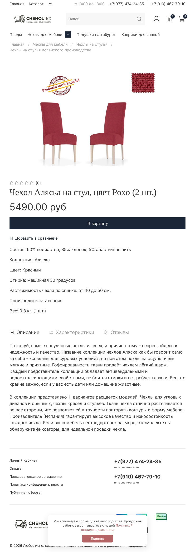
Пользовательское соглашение (36, 476)
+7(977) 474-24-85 (126, 3)
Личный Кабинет (23, 460)
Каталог (36, 3)
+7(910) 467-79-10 (168, 3)
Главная (17, 3)
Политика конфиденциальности (36, 484)
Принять (97, 538)
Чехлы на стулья (91, 44)
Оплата (15, 468)
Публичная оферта (25, 492)
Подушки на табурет (96, 34)
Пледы (16, 34)
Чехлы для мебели (45, 34)
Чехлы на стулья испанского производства (50, 50)
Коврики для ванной (141, 34)
